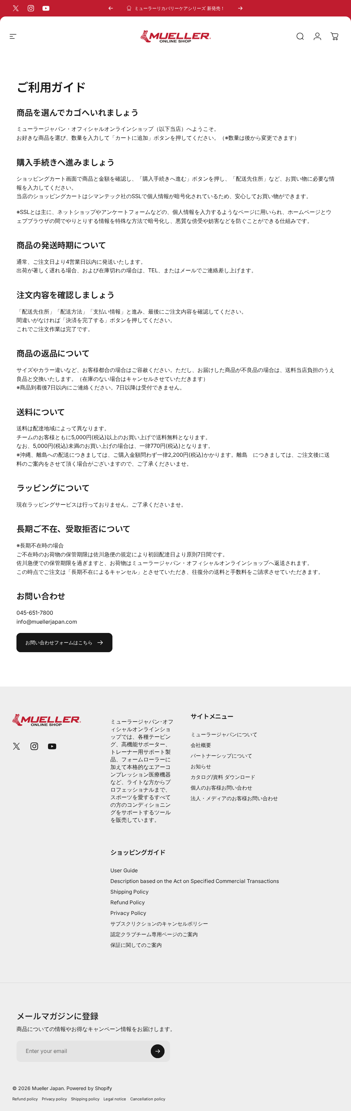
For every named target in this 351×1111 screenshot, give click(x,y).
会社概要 (201, 745)
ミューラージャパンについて (224, 734)
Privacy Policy (128, 913)
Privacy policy (54, 1099)
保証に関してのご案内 (136, 945)
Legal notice (115, 1099)
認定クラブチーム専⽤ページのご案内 (154, 934)
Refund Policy (127, 902)
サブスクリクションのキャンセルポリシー (159, 923)
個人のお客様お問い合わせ (221, 787)
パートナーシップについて (221, 755)
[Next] (240, 8)
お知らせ (201, 766)
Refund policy (25, 1099)
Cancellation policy (147, 1099)
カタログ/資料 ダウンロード (223, 777)
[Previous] (110, 8)
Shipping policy (85, 1099)
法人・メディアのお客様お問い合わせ (234, 798)
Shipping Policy (129, 891)
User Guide (124, 870)
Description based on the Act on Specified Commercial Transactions (194, 881)
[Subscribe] (158, 1051)
